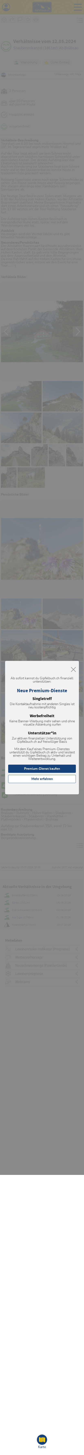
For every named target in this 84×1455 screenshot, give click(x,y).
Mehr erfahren (42, 779)
